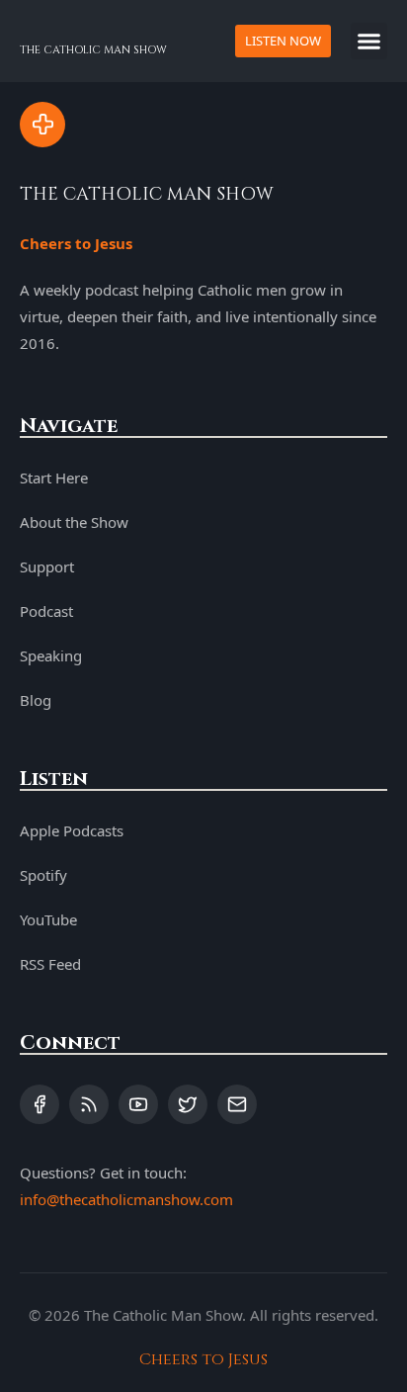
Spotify (43, 875)
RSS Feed (50, 964)
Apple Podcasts (71, 830)
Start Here (54, 477)
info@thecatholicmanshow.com (126, 1199)
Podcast (46, 611)
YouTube (48, 919)
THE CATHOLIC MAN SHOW (93, 50)
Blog (35, 700)
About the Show (74, 522)
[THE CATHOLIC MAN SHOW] (42, 124)
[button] (369, 41)
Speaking (51, 655)
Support (47, 566)
